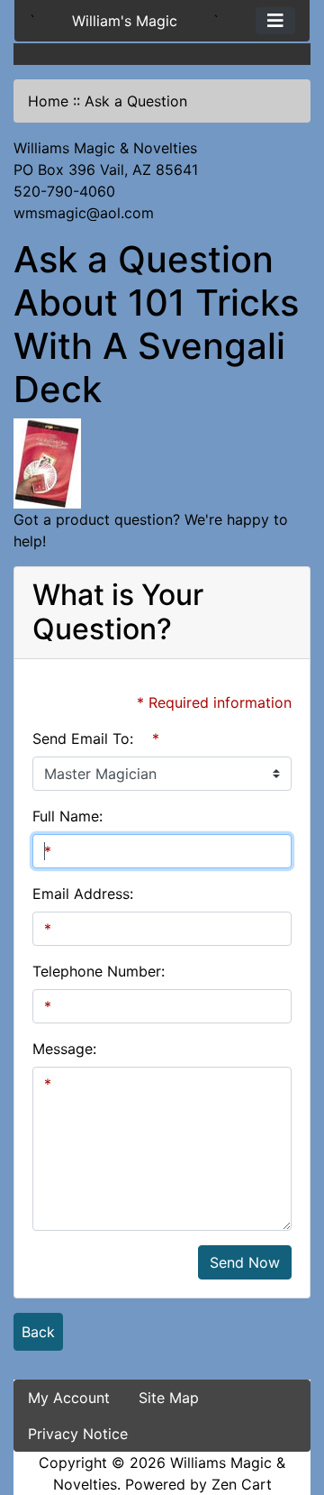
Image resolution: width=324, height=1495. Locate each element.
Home (48, 101)
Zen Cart (242, 1484)
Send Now (245, 1262)
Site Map (169, 1398)
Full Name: (67, 816)
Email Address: (82, 894)
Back (38, 1332)
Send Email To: (82, 738)
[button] (291, 1406)
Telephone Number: (98, 971)
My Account (69, 1398)
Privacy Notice (78, 1434)
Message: (64, 1049)
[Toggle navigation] (275, 20)
